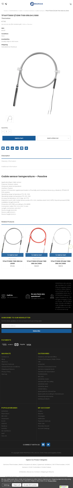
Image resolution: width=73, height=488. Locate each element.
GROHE (4, 423)
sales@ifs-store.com (37, 298)
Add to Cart (13, 255)
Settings (7, 485)
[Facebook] (3, 148)
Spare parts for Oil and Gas (47, 391)
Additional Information (9, 166)
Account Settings (43, 428)
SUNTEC (4, 428)
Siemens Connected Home (47, 366)
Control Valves (46, 467)
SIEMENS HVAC (43, 379)
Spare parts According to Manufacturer (51, 394)
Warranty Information (8, 161)
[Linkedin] (21, 148)
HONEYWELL (42, 389)
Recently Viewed (43, 426)
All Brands (22, 472)
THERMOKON (42, 374)
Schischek (41, 364)
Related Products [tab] (7, 222)
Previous (2, 247)
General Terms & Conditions (11, 366)
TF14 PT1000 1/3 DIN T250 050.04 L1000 (61, 262)
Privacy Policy (6, 371)
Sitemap (4, 374)
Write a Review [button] (27, 24)
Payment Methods (8, 364)
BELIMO (41, 376)
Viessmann (5, 418)
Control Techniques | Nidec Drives (49, 359)
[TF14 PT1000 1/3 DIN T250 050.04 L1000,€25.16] (61, 242)
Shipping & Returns (8, 369)
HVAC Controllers (34, 467)
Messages (41, 416)
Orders (40, 411)
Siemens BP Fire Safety (45, 381)
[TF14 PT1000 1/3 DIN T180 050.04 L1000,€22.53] (36, 242)
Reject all (16, 485)
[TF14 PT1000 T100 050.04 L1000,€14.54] (12, 242)
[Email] (7, 148)
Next (71, 247)
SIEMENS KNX (43, 384)
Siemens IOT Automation (46, 371)
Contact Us (5, 357)
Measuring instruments (45, 396)
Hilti (39, 362)
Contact (37, 472)
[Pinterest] (26, 148)
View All (4, 436)
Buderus (4, 426)
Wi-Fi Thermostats (59, 464)
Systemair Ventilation (44, 464)
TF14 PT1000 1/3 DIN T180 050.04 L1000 (36, 262)
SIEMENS (4, 411)
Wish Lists (41, 423)
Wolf (2, 433)
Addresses (41, 418)
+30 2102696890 (12, 297)
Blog (3, 359)
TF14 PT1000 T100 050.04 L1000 (12, 262)
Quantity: (4, 128)
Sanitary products (43, 399)
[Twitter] (17, 148)
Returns (40, 413)
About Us (30, 472)
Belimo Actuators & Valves (27, 464)
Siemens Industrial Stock (46, 369)
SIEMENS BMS (43, 386)
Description (5, 156)
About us (5, 362)
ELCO (3, 421)
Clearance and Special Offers (47, 357)
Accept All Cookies (30, 485)
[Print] (12, 148)
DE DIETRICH (6, 431)
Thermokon (5, 413)
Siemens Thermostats (10, 464)
